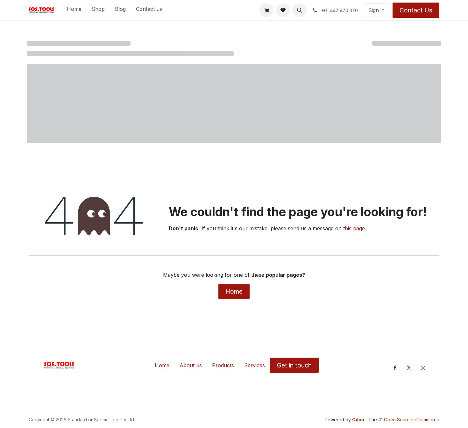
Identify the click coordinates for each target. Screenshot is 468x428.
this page (354, 228)
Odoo (358, 419)
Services (254, 365)
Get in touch (294, 365)
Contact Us (416, 10)
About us (191, 365)
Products (223, 365)
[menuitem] (74, 10)
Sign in (376, 10)
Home (234, 291)
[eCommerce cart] (266, 10)
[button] (300, 10)
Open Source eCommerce (411, 419)
